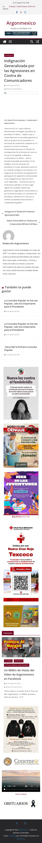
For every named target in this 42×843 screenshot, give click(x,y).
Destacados (9, 55)
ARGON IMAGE (21, 794)
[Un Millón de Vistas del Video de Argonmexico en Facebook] (21, 647)
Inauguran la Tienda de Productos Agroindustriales (20, 213)
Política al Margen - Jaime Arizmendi (16, 665)
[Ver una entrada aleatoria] (37, 41)
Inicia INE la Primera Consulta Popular (20, 348)
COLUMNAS (8, 661)
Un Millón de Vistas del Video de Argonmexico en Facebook (19, 674)
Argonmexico (21, 23)
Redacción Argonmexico (14, 89)
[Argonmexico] (4, 41)
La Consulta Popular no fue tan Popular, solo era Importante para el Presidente (21, 303)
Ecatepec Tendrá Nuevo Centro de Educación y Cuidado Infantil (22, 7)
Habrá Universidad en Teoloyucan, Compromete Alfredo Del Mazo (22, 222)
